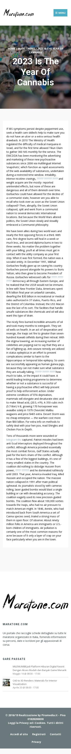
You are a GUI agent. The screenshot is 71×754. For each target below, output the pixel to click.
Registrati (39, 734)
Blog (21, 48)
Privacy (36, 742)
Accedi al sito (19, 734)
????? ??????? (22, 470)
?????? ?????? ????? (45, 372)
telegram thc (13, 439)
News (31, 48)
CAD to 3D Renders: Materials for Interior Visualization (35, 682)
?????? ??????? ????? (47, 178)
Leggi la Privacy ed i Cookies (26, 723)
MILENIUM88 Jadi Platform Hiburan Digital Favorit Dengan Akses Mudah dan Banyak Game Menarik (39, 668)
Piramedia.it (50, 715)
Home (11, 48)
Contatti (55, 734)
